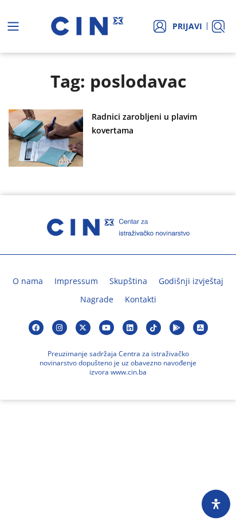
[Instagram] (59, 327)
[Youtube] (106, 327)
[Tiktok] (153, 327)
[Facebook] (36, 327)
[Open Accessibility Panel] (216, 504)
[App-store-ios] (200, 327)
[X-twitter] (83, 327)
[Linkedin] (130, 327)
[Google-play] (177, 327)
